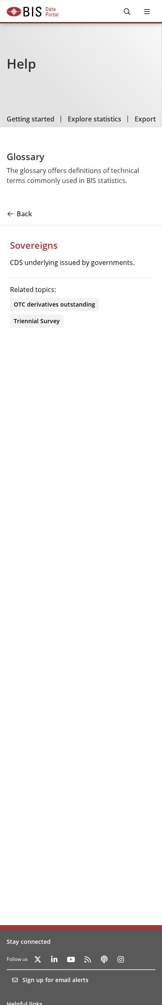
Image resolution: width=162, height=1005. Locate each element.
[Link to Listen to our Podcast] (104, 959)
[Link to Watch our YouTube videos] (71, 959)
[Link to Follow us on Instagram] (121, 959)
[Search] (127, 11)
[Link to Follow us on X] (37, 959)
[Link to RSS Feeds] (87, 959)
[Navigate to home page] (32, 11)
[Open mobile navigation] (147, 11)
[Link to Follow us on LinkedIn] (54, 959)
